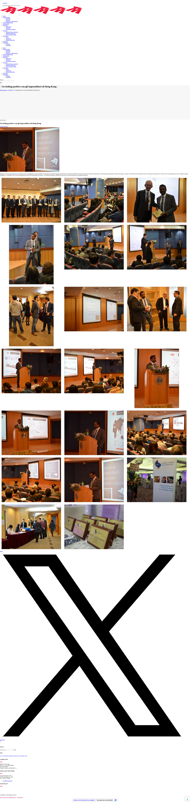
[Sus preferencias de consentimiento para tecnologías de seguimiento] (187, 799)
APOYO (5, 3)
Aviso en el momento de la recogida (84, 800)
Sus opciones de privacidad (105, 800)
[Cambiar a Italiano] (8, 45)
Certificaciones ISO (7, 780)
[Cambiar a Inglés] (8, 44)
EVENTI (10, 90)
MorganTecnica (3, 90)
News (6, 126)
